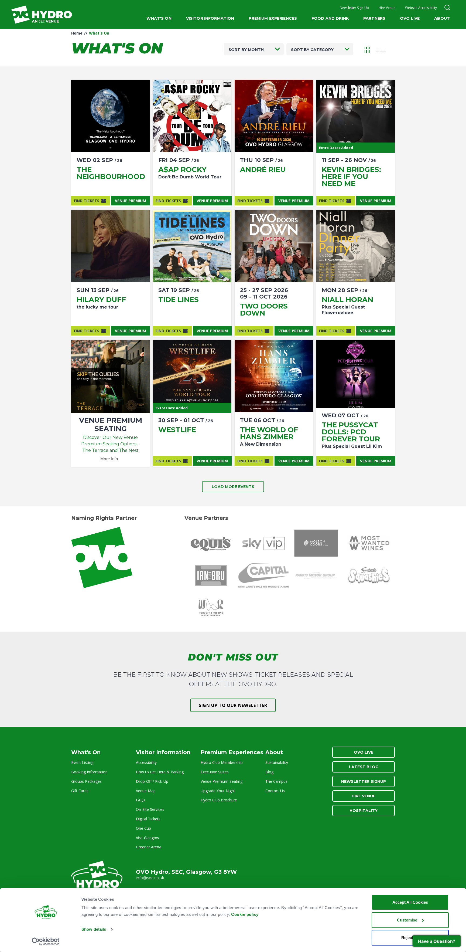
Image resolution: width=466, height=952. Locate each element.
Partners (374, 18)
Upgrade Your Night (218, 790)
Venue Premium (130, 200)
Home (77, 33)
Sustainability (276, 762)
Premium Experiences (273, 18)
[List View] (381, 49)
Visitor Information (210, 18)
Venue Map (146, 790)
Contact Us (275, 790)
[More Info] (110, 116)
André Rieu (263, 169)
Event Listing (82, 762)
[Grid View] (367, 49)
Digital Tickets (148, 818)
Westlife (177, 429)
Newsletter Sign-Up (354, 7)
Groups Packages (86, 781)
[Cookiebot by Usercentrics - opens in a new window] (45, 941)
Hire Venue (387, 7)
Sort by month (246, 49)
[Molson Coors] (316, 543)
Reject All (410, 937)
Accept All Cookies (410, 902)
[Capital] (263, 575)
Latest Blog (363, 766)
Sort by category (312, 49)
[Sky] (263, 543)
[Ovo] (127, 557)
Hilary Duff (101, 299)
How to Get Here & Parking (160, 771)
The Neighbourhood (111, 173)
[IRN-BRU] (210, 575)
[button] (447, 8)
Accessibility (146, 762)
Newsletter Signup (363, 781)
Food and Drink (330, 18)
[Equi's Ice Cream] (210, 543)
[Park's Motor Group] (316, 575)
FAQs (140, 799)
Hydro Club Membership (222, 762)
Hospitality (364, 810)
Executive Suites (215, 771)
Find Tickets (86, 200)
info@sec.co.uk (150, 877)
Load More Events (233, 486)
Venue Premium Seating (221, 781)
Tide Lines (178, 299)
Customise (407, 920)
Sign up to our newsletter (233, 705)
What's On (158, 18)
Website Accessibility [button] (421, 7)
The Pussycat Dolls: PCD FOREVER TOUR (351, 432)
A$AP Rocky (182, 169)
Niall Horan (347, 299)
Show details (93, 929)
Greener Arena (148, 846)
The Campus (276, 781)
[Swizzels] (368, 575)
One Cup (143, 828)
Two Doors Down (264, 309)
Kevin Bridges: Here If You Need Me (351, 176)
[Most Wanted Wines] (368, 543)
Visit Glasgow (147, 837)
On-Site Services (150, 809)
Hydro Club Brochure (219, 799)
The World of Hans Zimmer (269, 433)
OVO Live (410, 18)
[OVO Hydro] (96, 877)
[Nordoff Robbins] (210, 608)
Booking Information (89, 771)
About (442, 18)
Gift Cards (79, 790)
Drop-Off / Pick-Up (152, 781)
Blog (269, 771)
